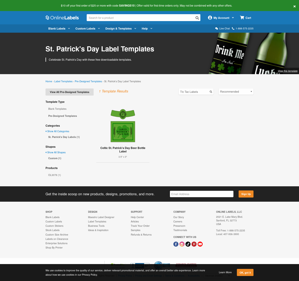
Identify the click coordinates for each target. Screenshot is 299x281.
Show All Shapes (56, 152)
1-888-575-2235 (244, 28)
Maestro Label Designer (101, 217)
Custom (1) (54, 158)
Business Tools (96, 225)
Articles (135, 221)
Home (49, 81)
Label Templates (63, 81)
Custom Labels (85, 28)
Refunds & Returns (141, 234)
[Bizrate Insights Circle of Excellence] (168, 261)
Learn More (225, 272)
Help (145, 28)
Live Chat (224, 28)
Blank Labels (56, 28)
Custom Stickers (54, 225)
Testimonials (180, 230)
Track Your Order (140, 225)
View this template (288, 71)
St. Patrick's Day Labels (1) (64, 137)
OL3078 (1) (54, 175)
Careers (177, 221)
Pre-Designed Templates (88, 81)
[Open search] (197, 18)
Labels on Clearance (57, 239)
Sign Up (246, 194)
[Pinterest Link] (194, 243)
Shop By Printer (54, 247)
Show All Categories (58, 131)
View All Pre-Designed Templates (69, 92)
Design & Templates (118, 28)
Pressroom (179, 225)
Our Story (178, 217)
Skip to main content (12, 3)
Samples (135, 230)
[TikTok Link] (188, 243)
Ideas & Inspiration (98, 230)
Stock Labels (53, 230)
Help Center (137, 217)
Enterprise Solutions (56, 243)
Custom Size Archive (57, 234)
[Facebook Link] (176, 243)
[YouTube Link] (200, 243)
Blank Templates (57, 108)
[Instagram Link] (182, 243)
